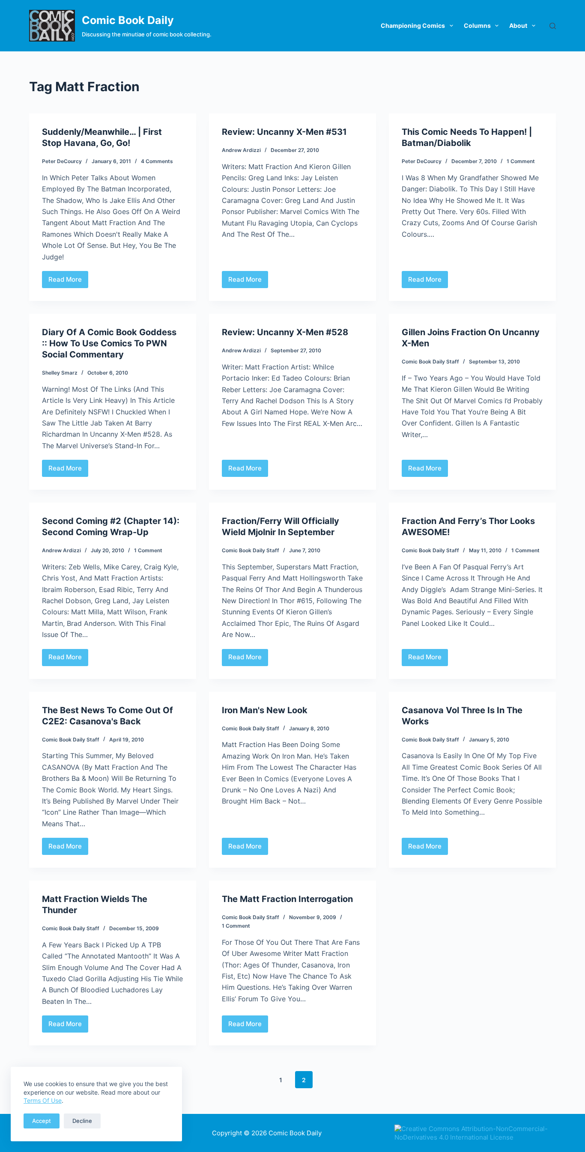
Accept (41, 1120)
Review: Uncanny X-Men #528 (285, 332)
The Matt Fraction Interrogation (287, 899)
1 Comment (521, 161)
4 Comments (157, 161)
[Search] (552, 26)
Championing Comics (413, 25)
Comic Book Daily (128, 20)
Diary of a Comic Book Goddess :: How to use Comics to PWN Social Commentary (109, 343)
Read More (68, 281)
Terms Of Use (43, 1100)
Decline (82, 1120)
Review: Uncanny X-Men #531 (284, 132)
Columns (477, 25)
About (518, 25)
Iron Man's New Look (264, 710)
